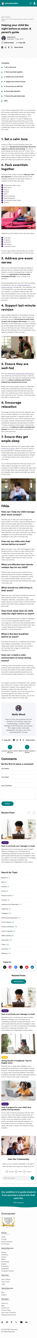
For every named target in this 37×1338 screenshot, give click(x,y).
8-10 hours (10, 448)
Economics (5, 1266)
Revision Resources (7, 1248)
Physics (3, 1257)
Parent (20, 1171)
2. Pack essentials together (13, 72)
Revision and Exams (9, 927)
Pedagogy (6, 913)
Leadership (6, 909)
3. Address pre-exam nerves (14, 77)
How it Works (5, 1279)
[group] (18, 843)
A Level (3, 1239)
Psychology (5, 1262)
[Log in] (34, 3)
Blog (2, 1292)
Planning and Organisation (10, 918)
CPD (4, 882)
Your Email (5, 777)
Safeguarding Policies (8, 1315)
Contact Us (5, 1308)
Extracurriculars (7, 895)
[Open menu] (31, 3)
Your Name (5, 768)
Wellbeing (6, 953)
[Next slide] (34, 812)
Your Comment (6, 786)
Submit (7, 803)
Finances (5, 900)
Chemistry (4, 1255)
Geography (5, 1268)
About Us (4, 1303)
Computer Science (7, 1271)
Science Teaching (8, 931)
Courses (4, 1232)
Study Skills (6, 940)
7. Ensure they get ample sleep (14, 96)
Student (11, 1171)
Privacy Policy (6, 1310)
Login (3, 1284)
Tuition (5, 944)
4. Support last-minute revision (15, 81)
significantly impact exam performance (20, 373)
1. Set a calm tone (10, 67)
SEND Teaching (7, 935)
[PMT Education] (9, 3)
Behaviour (5, 878)
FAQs (6, 101)
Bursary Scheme (6, 1241)
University (6, 949)
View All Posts (18, 981)
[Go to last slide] (28, 812)
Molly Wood (11, 37)
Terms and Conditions (8, 1312)
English (3, 1264)
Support (4, 1295)
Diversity (5, 886)
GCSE (3, 1237)
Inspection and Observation (11, 904)
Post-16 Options (7, 922)
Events (4, 891)
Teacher (29, 1171)
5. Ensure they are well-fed (13, 86)
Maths (3, 1259)
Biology (3, 1252)
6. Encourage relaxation (12, 91)
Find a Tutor (5, 1275)
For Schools (5, 1244)
